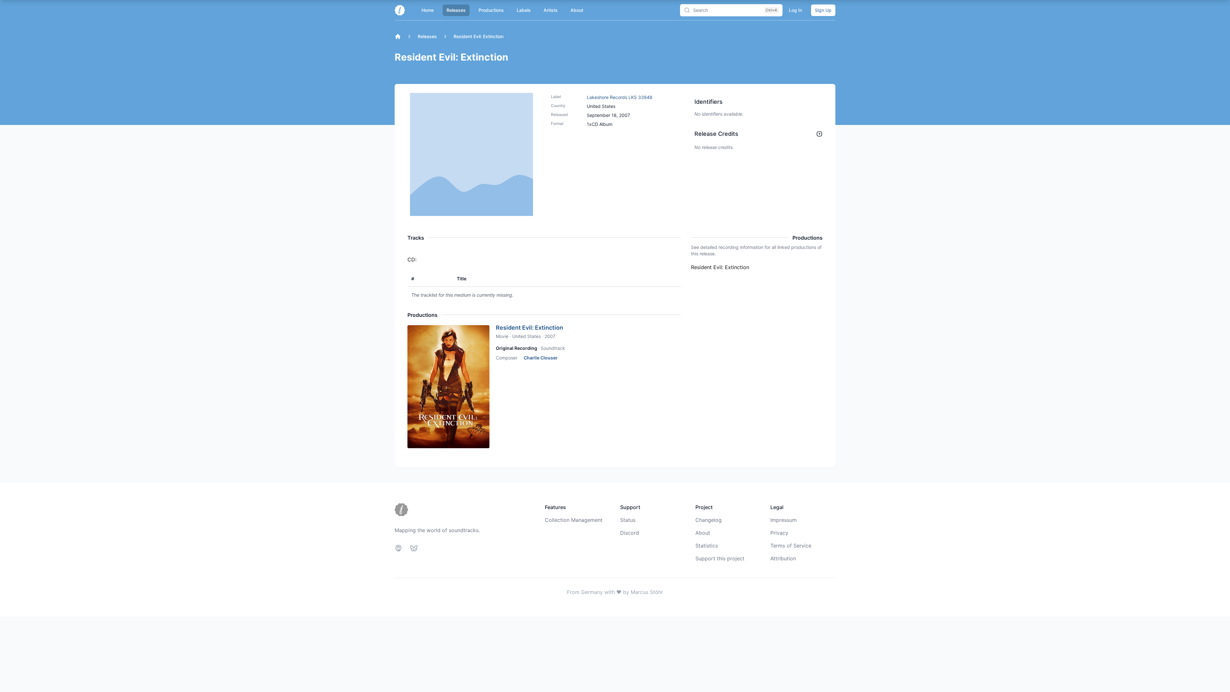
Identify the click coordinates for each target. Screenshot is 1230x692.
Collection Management (574, 520)
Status (628, 520)
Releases (456, 10)
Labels (524, 10)
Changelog (708, 520)
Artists (551, 10)
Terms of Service (790, 545)
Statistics (706, 545)
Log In (795, 10)
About (576, 10)
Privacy (779, 533)
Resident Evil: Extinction (529, 327)
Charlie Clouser (541, 357)
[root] (398, 36)
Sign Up (823, 10)
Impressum (783, 520)
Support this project (719, 558)
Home (428, 10)
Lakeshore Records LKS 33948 (619, 97)
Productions (491, 10)
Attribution (783, 558)
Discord (629, 533)
